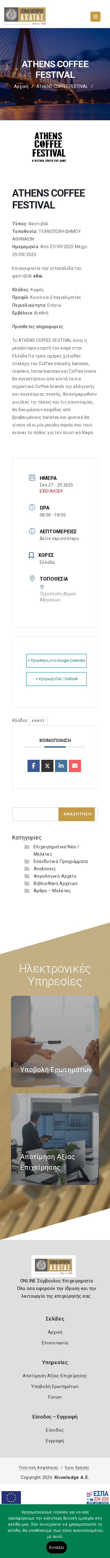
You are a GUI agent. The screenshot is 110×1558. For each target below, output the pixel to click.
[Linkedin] (61, 766)
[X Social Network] (47, 766)
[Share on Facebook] (34, 766)
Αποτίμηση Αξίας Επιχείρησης (55, 1376)
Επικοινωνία (55, 1343)
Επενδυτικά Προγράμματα (61, 861)
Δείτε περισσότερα (59, 538)
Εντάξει (56, 1547)
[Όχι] (102, 1534)
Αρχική (21, 86)
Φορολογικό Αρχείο (55, 876)
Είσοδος (55, 1430)
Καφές (38, 721)
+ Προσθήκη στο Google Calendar (56, 660)
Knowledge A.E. (71, 1477)
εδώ (37, 276)
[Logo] (55, 1268)
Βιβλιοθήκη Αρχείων (56, 883)
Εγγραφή (55, 1441)
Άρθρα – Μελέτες (52, 890)
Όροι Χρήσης (77, 1467)
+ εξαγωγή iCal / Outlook (57, 679)
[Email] (75, 766)
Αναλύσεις (45, 868)
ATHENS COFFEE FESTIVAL (62, 86)
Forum (55, 1397)
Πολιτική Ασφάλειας (38, 1467)
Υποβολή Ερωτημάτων (55, 1386)
